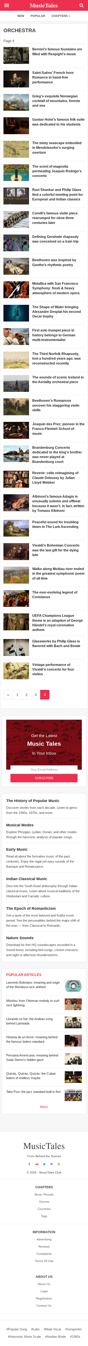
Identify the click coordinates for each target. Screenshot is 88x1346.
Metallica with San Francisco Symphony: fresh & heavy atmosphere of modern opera (55, 288)
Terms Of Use (44, 1261)
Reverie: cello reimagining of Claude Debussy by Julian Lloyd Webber (55, 477)
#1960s (75, 1336)
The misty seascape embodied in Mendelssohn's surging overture (57, 147)
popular (38, 16)
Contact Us (44, 1305)
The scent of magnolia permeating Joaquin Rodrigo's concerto (57, 171)
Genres (44, 1201)
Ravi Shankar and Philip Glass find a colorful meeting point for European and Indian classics (57, 194)
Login (44, 1291)
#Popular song (16, 1329)
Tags (44, 1216)
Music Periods (44, 1194)
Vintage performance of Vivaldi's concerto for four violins (53, 669)
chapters (59, 16)
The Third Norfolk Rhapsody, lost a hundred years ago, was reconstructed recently (56, 358)
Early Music (17, 849)
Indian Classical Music (26, 879)
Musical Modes (20, 825)
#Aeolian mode (55, 1336)
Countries (44, 1209)
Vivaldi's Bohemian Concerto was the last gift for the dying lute (55, 550)
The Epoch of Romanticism (31, 908)
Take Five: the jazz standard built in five (33, 1091)
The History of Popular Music (32, 801)
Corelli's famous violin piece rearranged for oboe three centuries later (55, 218)
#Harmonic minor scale (24, 1336)
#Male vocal (52, 1329)
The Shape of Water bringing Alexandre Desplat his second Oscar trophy (56, 311)
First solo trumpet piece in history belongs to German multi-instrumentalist (53, 335)
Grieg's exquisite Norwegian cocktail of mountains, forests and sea (56, 101)
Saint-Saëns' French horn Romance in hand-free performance (53, 77)
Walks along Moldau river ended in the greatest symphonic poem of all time (58, 573)
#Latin (35, 1329)
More (44, 1107)
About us (44, 1284)
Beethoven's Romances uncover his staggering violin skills (55, 405)
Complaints (44, 1253)
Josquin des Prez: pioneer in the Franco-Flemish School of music (58, 428)
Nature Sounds (20, 938)
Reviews (44, 1246)
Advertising (44, 1239)
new (20, 16)
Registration (44, 1298)
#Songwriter (73, 1329)
